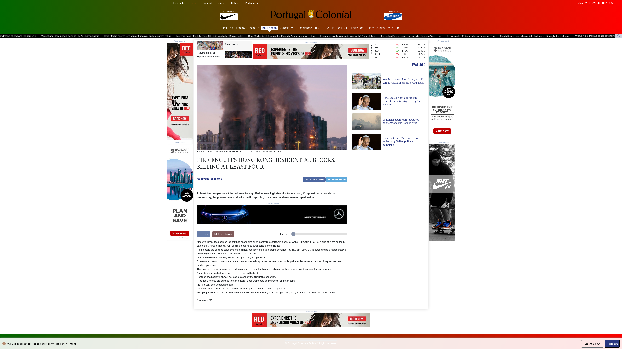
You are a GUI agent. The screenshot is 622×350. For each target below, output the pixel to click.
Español (207, 3)
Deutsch (178, 3)
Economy (241, 28)
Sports (254, 28)
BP (375, 47)
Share (315, 179)
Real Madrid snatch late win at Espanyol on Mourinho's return (70, 36)
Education (357, 28)
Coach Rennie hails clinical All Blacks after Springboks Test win (467, 36)
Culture (343, 28)
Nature (331, 28)
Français (221, 3)
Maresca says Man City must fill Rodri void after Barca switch (142, 36)
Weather (393, 28)
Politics (228, 28)
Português (251, 3)
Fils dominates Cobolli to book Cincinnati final (403, 36)
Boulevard (269, 28)
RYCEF (377, 43)
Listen (204, 234)
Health (319, 28)
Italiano (235, 3)
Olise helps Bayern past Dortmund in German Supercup (342, 36)
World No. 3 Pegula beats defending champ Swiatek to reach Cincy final (547, 36)
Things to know (376, 28)
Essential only (592, 343)
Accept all (612, 343)
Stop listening (224, 234)
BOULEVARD (203, 179)
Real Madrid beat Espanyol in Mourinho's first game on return (214, 36)
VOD (376, 53)
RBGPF (377, 50)
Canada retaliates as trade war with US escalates (280, 36)
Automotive (287, 28)
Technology (304, 28)
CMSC (377, 56)
